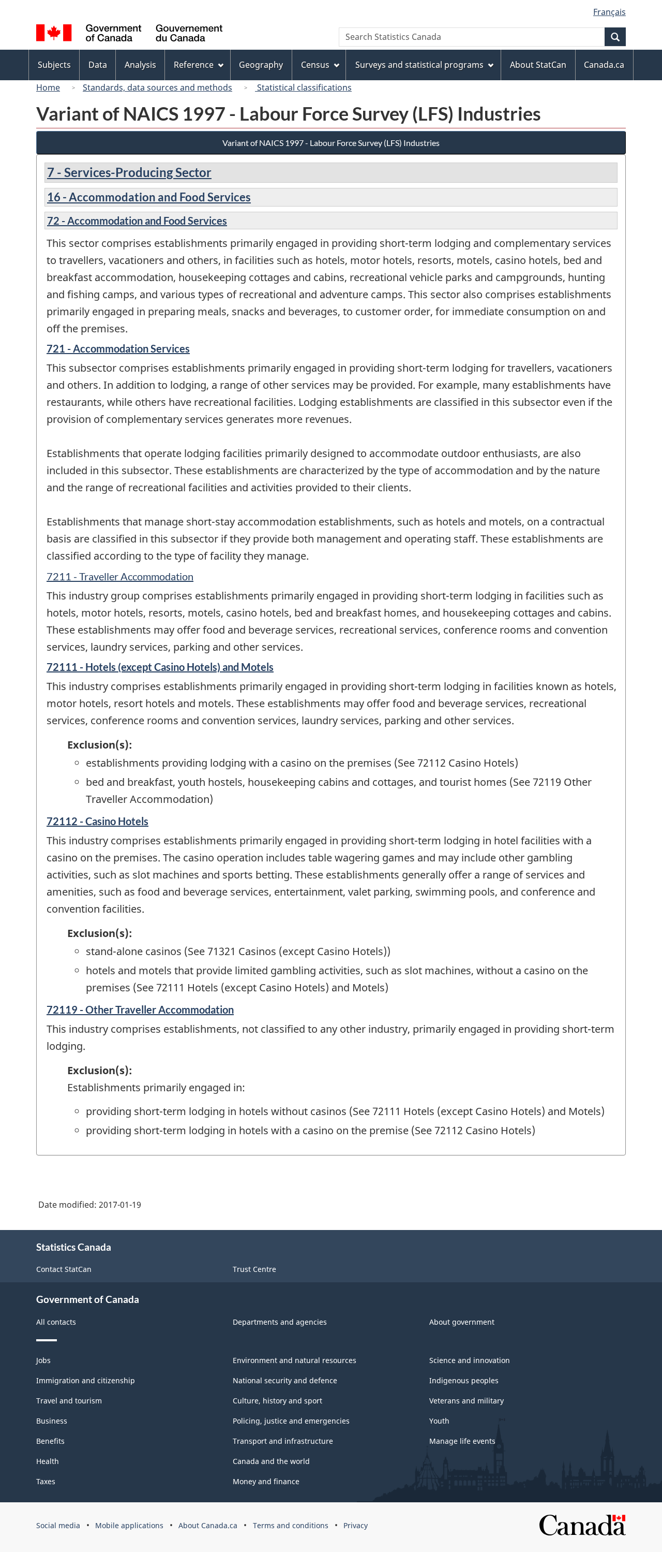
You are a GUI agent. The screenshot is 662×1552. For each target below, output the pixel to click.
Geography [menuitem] (261, 64)
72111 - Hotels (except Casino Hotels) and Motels (160, 667)
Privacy (355, 1525)
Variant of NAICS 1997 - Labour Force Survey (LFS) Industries (331, 143)
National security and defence (285, 1380)
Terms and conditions (290, 1525)
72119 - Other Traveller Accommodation (140, 1009)
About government (461, 1322)
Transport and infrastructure (283, 1441)
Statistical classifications (303, 87)
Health (47, 1461)
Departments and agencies (280, 1322)
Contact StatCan (64, 1269)
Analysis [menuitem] (140, 64)
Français (609, 12)
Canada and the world (271, 1461)
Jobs (43, 1360)
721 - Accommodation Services (118, 348)
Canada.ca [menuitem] (604, 64)
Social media (58, 1525)
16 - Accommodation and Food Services (149, 197)
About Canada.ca (207, 1525)
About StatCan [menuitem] (538, 64)
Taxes (45, 1481)
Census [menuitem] (315, 64)
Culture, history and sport (277, 1400)
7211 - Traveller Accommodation (120, 576)
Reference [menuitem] (194, 64)
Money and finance (266, 1481)
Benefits (50, 1441)
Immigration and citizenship (85, 1380)
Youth (439, 1421)
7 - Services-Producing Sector (129, 172)
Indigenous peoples (464, 1380)
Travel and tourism (69, 1400)
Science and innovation (469, 1360)
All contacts (56, 1322)
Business (51, 1421)
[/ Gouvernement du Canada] (129, 34)
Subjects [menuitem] (54, 64)
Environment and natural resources (294, 1360)
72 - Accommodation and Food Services (137, 220)
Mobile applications (129, 1525)
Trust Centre (254, 1269)
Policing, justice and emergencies (291, 1421)
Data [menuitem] (97, 64)
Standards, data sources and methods (157, 87)
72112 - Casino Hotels (97, 821)
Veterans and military (466, 1400)
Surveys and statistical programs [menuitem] (419, 64)
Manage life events (462, 1441)
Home (48, 87)
